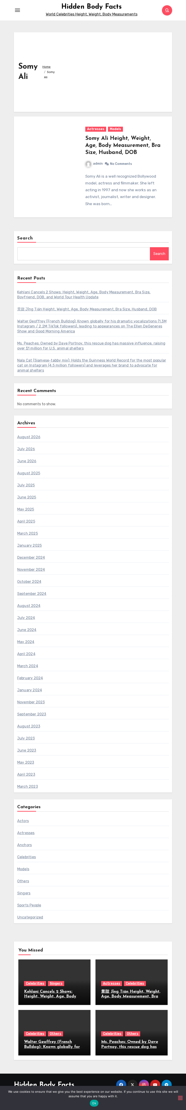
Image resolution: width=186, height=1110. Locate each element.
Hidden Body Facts (91, 6)
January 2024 (29, 690)
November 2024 (31, 569)
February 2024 (30, 678)
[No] (180, 1098)
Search (25, 238)
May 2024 (25, 642)
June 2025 (26, 497)
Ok (94, 1103)
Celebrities (26, 857)
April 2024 (26, 654)
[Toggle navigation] (17, 10)
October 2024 (29, 581)
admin (98, 164)
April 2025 (26, 521)
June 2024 (27, 630)
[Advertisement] (114, 71)
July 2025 (26, 485)
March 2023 (27, 786)
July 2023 (26, 738)
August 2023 (28, 726)
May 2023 (25, 762)
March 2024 (27, 666)
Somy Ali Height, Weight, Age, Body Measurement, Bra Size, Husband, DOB (123, 145)
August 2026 (28, 437)
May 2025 (25, 509)
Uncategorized (30, 917)
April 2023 (26, 774)
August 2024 (28, 606)
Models (115, 129)
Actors (23, 821)
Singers (23, 893)
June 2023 (26, 750)
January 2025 (29, 545)
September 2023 (31, 714)
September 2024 (31, 593)
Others (23, 881)
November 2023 (31, 702)
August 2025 (28, 473)
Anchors (24, 845)
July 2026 (26, 449)
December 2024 (31, 557)
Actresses (95, 129)
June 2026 (27, 461)
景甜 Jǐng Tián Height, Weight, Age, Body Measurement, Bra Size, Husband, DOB (87, 309)
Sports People (29, 905)
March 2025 (27, 533)
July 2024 (26, 618)
